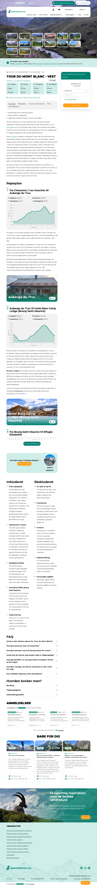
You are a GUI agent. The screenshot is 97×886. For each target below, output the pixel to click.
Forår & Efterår (43, 15)
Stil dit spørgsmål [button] (24, 464)
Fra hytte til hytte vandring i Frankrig (19, 831)
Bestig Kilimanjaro (13, 858)
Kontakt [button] (86, 883)
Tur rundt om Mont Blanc (21, 81)
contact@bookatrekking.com (64, 3)
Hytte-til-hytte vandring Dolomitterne (19, 843)
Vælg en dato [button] (75, 105)
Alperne (20, 97)
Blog (79, 15)
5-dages (14, 136)
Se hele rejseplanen (31, 443)
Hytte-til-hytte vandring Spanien (18, 834)
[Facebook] (81, 868)
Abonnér (86, 817)
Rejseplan (22, 104)
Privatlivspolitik (37, 879)
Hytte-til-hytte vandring (15, 840)
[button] (50, 80)
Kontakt (86, 15)
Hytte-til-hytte (12, 97)
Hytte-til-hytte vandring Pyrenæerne (19, 837)
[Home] (7, 72)
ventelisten (19, 64)
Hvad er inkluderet (37, 104)
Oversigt (11, 104)
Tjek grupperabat (70, 99)
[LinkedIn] (89, 868)
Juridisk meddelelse (81, 879)
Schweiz (9, 81)
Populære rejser (31, 15)
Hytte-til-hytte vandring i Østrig (17, 849)
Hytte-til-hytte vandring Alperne (17, 846)
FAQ (49, 104)
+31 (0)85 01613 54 (84, 3)
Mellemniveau (27, 97)
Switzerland (36, 97)
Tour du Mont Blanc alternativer (47, 64)
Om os (9, 879)
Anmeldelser (13, 107)
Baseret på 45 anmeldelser (24, 708)
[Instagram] (85, 868)
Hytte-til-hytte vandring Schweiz (18, 852)
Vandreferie (10, 855)
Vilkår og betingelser (58, 879)
